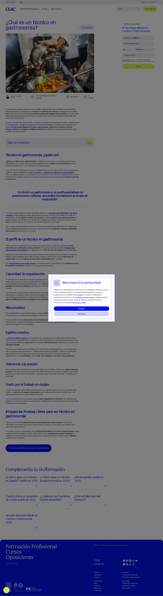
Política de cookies (79, 302)
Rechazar (81, 314)
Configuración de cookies (84, 297)
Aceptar (81, 309)
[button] (6, 590)
